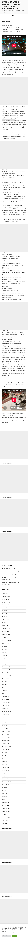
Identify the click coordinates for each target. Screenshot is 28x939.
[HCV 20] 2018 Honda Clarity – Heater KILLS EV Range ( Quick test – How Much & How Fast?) (12, 29)
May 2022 (4, 652)
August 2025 (5, 608)
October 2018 (5, 779)
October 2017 (5, 814)
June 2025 (4, 614)
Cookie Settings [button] (6, 935)
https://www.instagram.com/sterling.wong (12, 293)
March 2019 (5, 764)
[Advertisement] (14, 91)
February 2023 (6, 628)
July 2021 (4, 681)
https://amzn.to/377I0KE (8, 118)
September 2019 (6, 746)
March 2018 (5, 799)
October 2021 (5, 673)
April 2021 (4, 690)
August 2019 (5, 749)
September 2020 (6, 711)
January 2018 (5, 805)
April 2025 (5, 616)
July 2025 (4, 611)
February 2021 (5, 696)
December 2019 (6, 737)
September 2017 (6, 817)
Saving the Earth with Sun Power (10, 574)
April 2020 (5, 726)
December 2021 (6, 667)
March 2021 (5, 693)
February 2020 (6, 731)
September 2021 (6, 675)
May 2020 (4, 723)
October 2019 (5, 743)
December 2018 (6, 773)
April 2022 (4, 655)
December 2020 (6, 702)
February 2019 (5, 767)
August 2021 (5, 678)
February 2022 (6, 661)
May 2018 (4, 793)
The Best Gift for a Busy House (10, 569)
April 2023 (5, 622)
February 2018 (5, 802)
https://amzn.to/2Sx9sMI (12, 124)
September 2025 (6, 605)
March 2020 (5, 729)
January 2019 (5, 770)
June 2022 (4, 649)
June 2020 (4, 720)
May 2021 (4, 687)
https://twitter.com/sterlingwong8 (15, 295)
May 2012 (4, 823)
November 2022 (6, 634)
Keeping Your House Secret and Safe (11, 571)
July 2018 (4, 788)
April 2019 (4, 761)
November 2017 (6, 811)
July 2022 (4, 646)
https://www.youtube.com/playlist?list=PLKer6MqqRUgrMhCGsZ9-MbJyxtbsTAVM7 (11, 258)
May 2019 (4, 758)
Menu (14, 15)
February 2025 (6, 619)
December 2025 (6, 602)
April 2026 (5, 593)
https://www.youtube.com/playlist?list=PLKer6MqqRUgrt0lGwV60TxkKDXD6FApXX (13, 265)
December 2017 (6, 808)
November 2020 (6, 705)
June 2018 (4, 790)
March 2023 (5, 625)
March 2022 (5, 658)
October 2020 (5, 708)
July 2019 (4, 752)
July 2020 (4, 717)
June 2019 (4, 755)
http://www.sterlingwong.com (14, 299)
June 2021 (4, 684)
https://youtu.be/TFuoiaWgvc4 (10, 290)
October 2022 (5, 637)
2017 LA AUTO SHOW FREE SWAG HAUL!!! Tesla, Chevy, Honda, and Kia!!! (13, 385)
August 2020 (5, 714)
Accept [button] (14, 935)
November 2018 (6, 776)
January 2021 (5, 699)
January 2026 (5, 599)
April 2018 (4, 796)
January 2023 (5, 631)
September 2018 (6, 782)
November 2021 (6, 670)
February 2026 (6, 596)
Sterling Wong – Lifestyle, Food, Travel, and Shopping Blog (11, 5)
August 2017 (5, 820)
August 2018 (5, 785)
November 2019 (6, 740)
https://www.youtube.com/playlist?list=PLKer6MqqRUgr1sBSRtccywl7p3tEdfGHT (13, 272)
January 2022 (5, 664)
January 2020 (5, 734)
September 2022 (6, 640)
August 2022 (5, 643)
